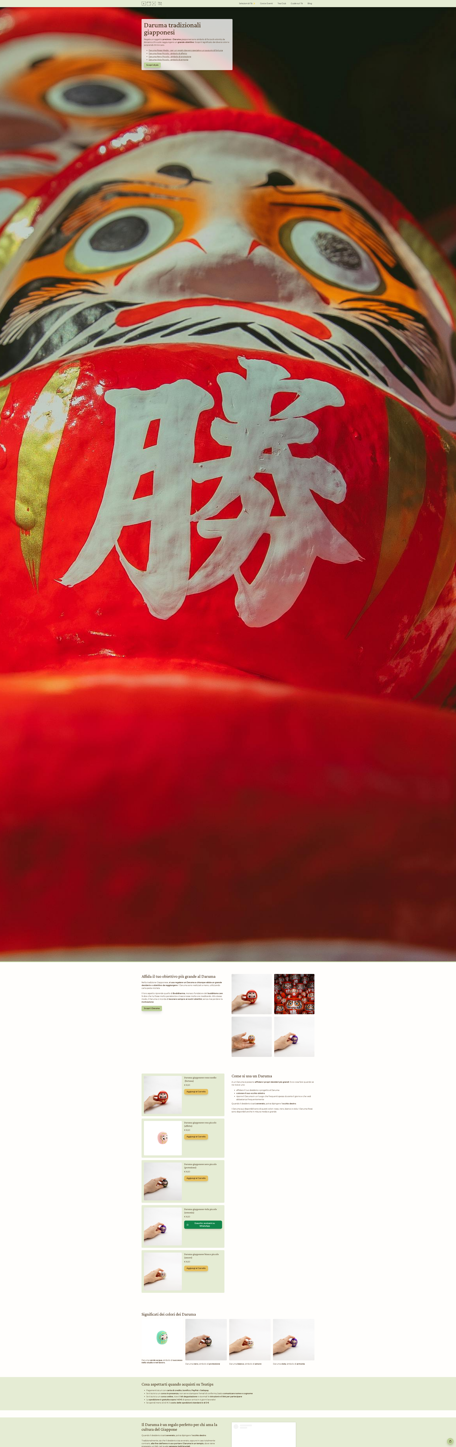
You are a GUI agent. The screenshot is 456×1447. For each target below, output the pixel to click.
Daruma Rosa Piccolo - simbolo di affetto (168, 53)
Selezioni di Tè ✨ (247, 3)
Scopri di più (152, 65)
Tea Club (282, 3)
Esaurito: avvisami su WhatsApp (205, 1224)
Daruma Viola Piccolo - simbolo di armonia (168, 60)
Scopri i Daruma (152, 1008)
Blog (310, 3)
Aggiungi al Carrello (196, 1092)
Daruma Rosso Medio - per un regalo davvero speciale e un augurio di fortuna (186, 50)
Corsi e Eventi (266, 3)
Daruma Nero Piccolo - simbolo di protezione (170, 56)
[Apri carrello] (450, 1441)
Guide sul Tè (297, 3)
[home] (152, 3)
